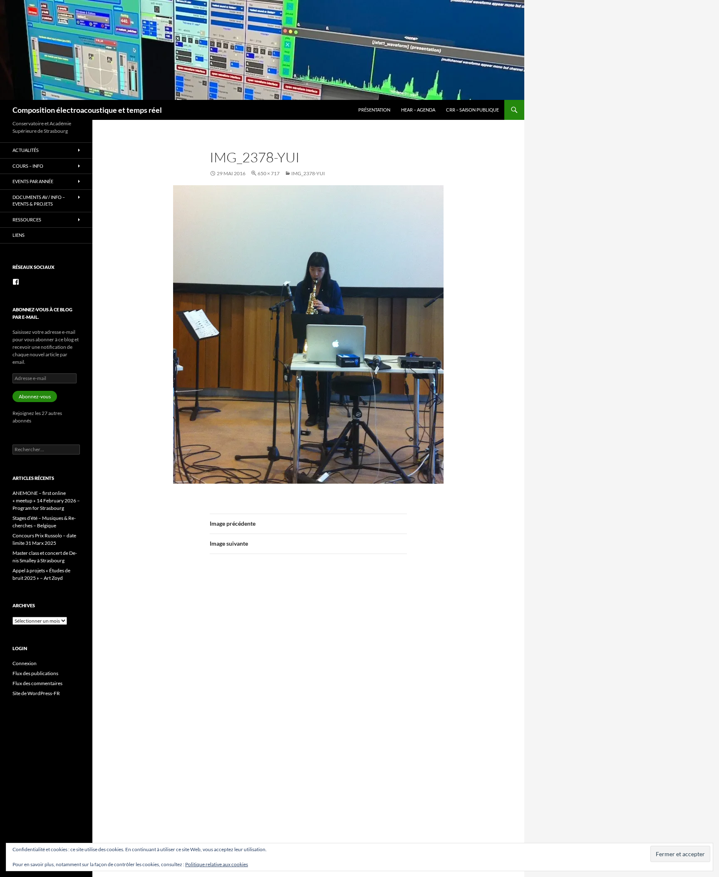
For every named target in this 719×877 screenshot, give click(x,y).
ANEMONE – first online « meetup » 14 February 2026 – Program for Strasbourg (46, 500)
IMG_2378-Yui (308, 173)
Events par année (32, 181)
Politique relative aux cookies (216, 864)
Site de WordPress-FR (36, 693)
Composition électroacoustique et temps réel (87, 109)
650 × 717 (269, 173)
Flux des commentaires (37, 683)
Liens (18, 235)
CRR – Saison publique (472, 109)
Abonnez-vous (35, 396)
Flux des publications (35, 673)
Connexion (24, 663)
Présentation (374, 109)
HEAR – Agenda (418, 109)
